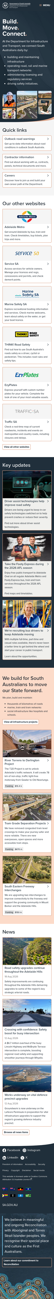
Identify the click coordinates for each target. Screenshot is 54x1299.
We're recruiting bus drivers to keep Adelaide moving (24, 632)
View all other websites (16, 447)
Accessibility (30, 1164)
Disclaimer (26, 1170)
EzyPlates (11, 385)
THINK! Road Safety (17, 345)
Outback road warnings (20, 139)
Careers (10, 175)
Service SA (12, 264)
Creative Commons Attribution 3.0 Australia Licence (24, 1178)
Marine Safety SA (16, 304)
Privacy (5, 1170)
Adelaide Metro (15, 227)
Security (41, 1164)
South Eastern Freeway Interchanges (19, 888)
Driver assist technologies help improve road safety (24, 503)
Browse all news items (16, 1132)
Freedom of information (12, 1164)
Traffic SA (11, 422)
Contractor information (19, 157)
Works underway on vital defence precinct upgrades (26, 1096)
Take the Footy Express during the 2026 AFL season (24, 566)
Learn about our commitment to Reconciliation (21, 1262)
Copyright (15, 1170)
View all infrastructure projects (20, 722)
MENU (46, 5)
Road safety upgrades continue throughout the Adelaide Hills (25, 969)
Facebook (13, 1150)
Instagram (34, 1150)
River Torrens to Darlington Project (22, 762)
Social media (38, 1170)
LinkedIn (12, 1157)
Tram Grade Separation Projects (25, 823)
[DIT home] (18, 5)
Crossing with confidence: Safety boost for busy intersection (26, 1031)
